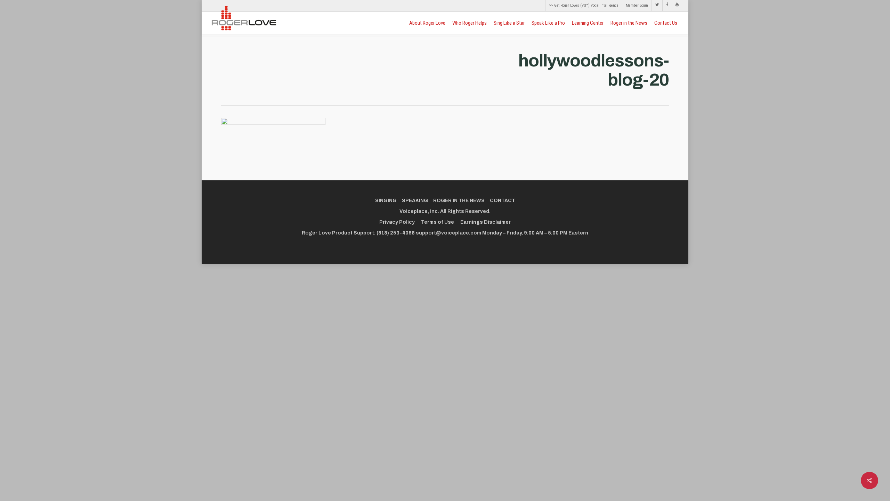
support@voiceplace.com (448, 233)
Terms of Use (437, 222)
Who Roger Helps (469, 23)
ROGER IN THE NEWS (459, 200)
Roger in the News (628, 23)
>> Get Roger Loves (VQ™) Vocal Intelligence (583, 5)
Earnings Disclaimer (485, 222)
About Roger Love (427, 23)
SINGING (386, 200)
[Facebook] (667, 5)
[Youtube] (675, 5)
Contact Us (665, 23)
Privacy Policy (397, 222)
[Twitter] (657, 5)
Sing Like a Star (509, 23)
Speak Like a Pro (548, 23)
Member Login (637, 5)
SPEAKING (415, 200)
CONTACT (502, 200)
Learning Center (588, 23)
